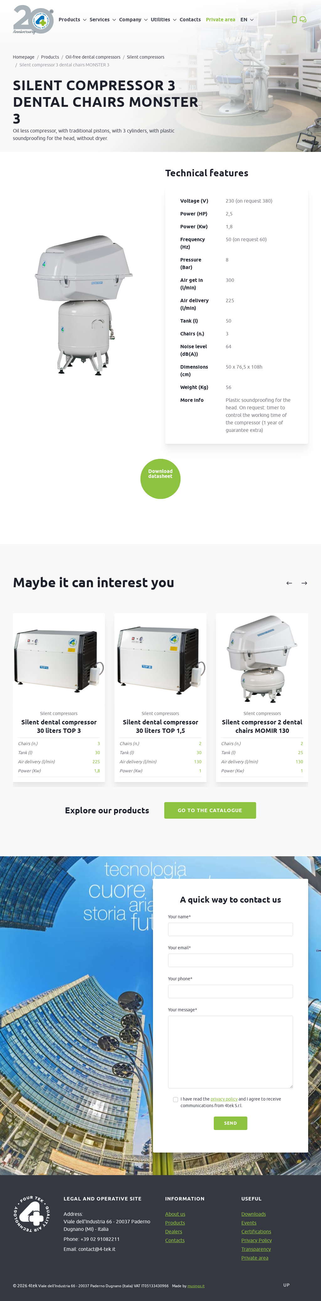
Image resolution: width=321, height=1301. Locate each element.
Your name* (179, 916)
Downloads (253, 1214)
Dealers (173, 1231)
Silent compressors (145, 57)
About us (175, 1214)
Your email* (179, 947)
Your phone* (180, 978)
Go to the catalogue (210, 810)
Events (248, 1223)
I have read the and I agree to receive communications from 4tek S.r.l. (231, 1102)
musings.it (196, 1285)
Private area (220, 20)
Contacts (190, 20)
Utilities (160, 20)
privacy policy (224, 1098)
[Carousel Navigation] (251, 583)
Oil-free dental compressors (93, 57)
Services (100, 20)
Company (130, 20)
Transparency (256, 1249)
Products (69, 20)
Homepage (23, 57)
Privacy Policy (256, 1240)
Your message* (182, 1009)
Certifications (256, 1231)
